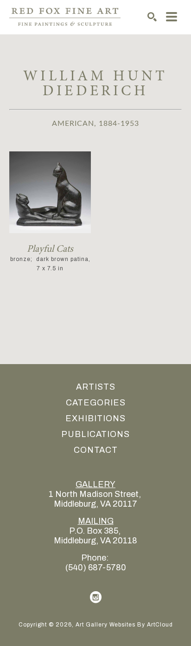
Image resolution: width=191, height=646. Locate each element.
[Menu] (171, 16)
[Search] (152, 16)
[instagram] (95, 597)
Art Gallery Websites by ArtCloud (124, 624)
